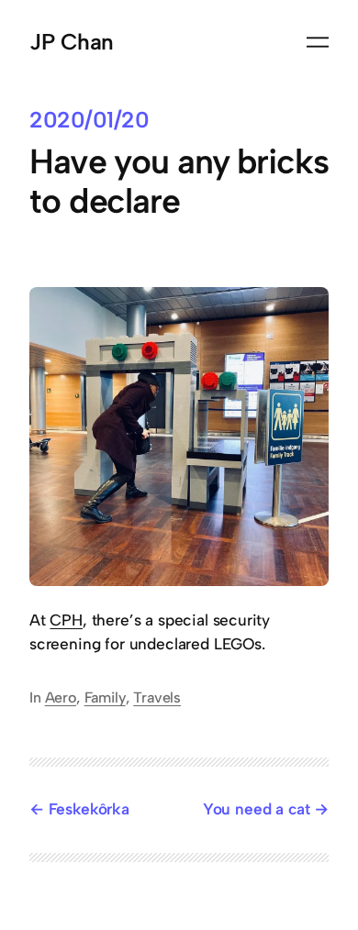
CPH (66, 620)
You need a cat (256, 809)
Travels (157, 697)
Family (105, 697)
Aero (60, 697)
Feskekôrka (89, 809)
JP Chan (71, 41)
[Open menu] (318, 42)
